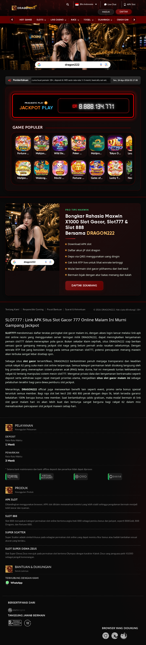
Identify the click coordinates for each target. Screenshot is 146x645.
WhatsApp (16, 583)
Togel (87, 20)
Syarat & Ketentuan (75, 309)
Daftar (124, 12)
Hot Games (26, 20)
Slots (40, 20)
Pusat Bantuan (54, 309)
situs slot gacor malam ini (113, 378)
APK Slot (131, 4)
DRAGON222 (29, 389)
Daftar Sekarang (84, 285)
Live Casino (57, 20)
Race (73, 20)
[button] (86, 4)
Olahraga (104, 20)
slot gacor (29, 361)
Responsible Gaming (33, 309)
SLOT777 (10, 333)
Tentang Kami (12, 309)
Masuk (106, 12)
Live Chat (112, 4)
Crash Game (124, 20)
